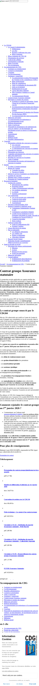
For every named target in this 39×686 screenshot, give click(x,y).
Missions (15, 248)
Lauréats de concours (14, 175)
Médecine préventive (14, 118)
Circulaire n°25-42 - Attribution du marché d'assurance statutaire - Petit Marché (18, 526)
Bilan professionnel (18, 81)
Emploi (6, 165)
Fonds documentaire (18, 253)
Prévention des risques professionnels (20, 246)
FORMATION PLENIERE (21, 261)
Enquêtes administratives (16, 139)
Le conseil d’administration (16, 47)
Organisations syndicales (16, 61)
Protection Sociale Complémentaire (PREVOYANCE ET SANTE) (19, 241)
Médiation (11, 136)
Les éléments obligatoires (20, 232)
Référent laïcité (13, 137)
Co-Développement (14, 74)
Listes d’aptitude (13, 159)
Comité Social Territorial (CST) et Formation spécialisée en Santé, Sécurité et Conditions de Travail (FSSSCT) (25, 215)
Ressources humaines (11, 181)
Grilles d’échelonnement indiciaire (23, 188)
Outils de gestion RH (14, 223)
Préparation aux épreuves (16, 152)
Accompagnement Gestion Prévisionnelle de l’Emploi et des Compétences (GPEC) (25, 79)
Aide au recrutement (18, 87)
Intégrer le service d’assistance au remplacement (23, 174)
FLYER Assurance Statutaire (14, 568)
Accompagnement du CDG (12, 67)
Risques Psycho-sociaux (19, 251)
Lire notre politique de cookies (10, 671)
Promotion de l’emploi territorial (18, 179)
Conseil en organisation (15, 70)
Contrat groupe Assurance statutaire (19, 98)
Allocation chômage (18, 237)
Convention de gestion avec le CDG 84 (17, 499)
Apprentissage (12, 134)
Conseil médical (13, 257)
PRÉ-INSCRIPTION (15, 156)
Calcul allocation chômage (20, 90)
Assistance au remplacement (17, 69)
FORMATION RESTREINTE (22, 259)
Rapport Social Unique (15, 239)
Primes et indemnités (18, 235)
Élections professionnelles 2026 (18, 204)
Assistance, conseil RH (15, 76)
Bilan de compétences (19, 83)
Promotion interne (17, 186)
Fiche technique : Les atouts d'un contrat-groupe (20, 512)
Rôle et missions (17, 54)
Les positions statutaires (19, 190)
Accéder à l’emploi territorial (17, 166)
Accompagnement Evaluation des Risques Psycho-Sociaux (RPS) (25, 113)
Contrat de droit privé (19, 201)
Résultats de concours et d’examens (19, 157)
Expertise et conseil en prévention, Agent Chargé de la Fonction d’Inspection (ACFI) (25, 103)
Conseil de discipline (18, 219)
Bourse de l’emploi (14, 168)
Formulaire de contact (7, 455)
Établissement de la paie (19, 89)
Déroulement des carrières (20, 185)
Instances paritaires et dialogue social (19, 206)
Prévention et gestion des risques (18, 99)
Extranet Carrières (17, 226)
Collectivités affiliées (14, 60)
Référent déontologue (15, 123)
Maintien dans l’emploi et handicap (19, 177)
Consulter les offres (18, 170)
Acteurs (14, 250)
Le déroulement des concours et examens (25, 148)
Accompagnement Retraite (20, 96)
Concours (7, 141)
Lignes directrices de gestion (17, 228)
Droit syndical (16, 221)
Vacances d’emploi (18, 172)
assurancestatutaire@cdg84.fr (13, 414)
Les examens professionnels (21, 147)
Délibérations (16, 49)
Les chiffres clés (17, 233)
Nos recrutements (13, 65)
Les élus (14, 51)
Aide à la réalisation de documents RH (24, 85)
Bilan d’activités (13, 63)
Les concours (16, 145)
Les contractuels (13, 195)
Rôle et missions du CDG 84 (17, 56)
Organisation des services (16, 58)
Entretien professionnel (19, 194)
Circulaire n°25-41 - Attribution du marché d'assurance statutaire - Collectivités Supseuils (19, 540)
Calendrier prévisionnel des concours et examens (23, 154)
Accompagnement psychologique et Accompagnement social (19, 120)
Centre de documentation (12, 632)
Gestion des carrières (14, 183)
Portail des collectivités (11, 630)
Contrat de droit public (19, 199)
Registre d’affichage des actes (21, 52)
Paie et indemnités (13, 230)
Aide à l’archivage (14, 125)
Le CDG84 (7, 45)
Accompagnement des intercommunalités (25, 116)
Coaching (11, 72)
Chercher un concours (15, 150)
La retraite (15, 192)
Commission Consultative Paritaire (23, 212)
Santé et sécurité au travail (12, 244)
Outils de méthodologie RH (20, 224)
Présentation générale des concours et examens (22, 143)
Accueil (2, 264)
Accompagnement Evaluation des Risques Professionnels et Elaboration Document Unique (25, 108)
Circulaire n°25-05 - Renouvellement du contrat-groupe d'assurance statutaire (20, 555)
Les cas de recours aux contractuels (23, 197)
